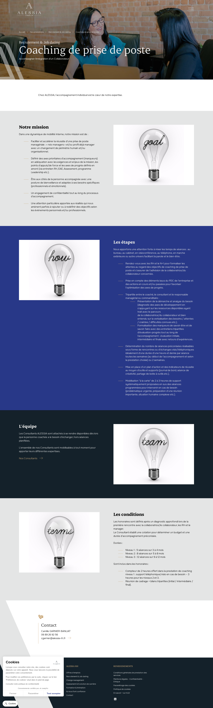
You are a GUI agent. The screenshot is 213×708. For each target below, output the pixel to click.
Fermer (13, 693)
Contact (69, 695)
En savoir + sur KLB (121, 693)
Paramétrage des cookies (124, 685)
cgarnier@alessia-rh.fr (53, 638)
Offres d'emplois (73, 673)
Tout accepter (53, 693)
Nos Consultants (28, 458)
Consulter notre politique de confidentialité (22, 684)
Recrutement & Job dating (77, 676)
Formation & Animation (75, 688)
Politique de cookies (122, 689)
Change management (75, 680)
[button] (10, 704)
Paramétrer (33, 693)
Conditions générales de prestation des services (130, 674)
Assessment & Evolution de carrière (81, 684)
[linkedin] (115, 699)
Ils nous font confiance (75, 691)
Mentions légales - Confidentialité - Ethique (128, 680)
